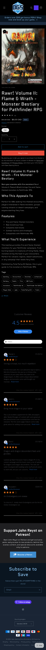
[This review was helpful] (36, 478)
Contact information (22, 645)
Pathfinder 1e (18, 285)
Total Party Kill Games (8, 87)
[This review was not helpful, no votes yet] (40, 390)
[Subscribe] (39, 589)
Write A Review (23, 331)
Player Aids (7, 290)
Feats (14, 281)
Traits (37, 290)
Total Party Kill (26, 290)
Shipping (4, 122)
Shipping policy (9, 645)
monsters (6, 285)
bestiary (6, 277)
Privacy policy (25, 642)
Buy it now (23, 153)
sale (16, 290)
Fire (21, 281)
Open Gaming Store (17, 639)
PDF (5, 130)
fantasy (6, 281)
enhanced (38, 277)
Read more (15, 382)
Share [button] (6, 296)
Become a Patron (24, 555)
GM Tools (29, 281)
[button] (4, 7)
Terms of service (37, 642)
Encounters (17, 277)
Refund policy (14, 642)
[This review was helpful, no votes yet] (36, 390)
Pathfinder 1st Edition (35, 285)
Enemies (28, 277)
